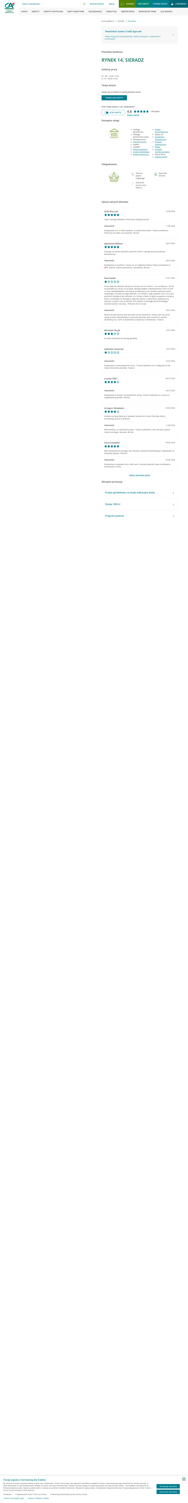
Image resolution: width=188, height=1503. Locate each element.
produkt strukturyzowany (162, 150)
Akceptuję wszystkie (168, 1486)
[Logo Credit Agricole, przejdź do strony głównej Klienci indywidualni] (9, 7)
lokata (157, 147)
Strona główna (108, 21)
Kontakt (121, 21)
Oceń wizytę (115, 112)
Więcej (111, 4)
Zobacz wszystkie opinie (139, 475)
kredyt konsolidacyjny (161, 130)
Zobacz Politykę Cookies (38, 1498)
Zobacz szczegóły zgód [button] (14, 1498)
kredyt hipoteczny (141, 154)
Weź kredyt (143, 4)
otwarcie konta (139, 142)
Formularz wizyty (114, 97)
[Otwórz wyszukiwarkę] (84, 4)
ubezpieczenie (161, 156)
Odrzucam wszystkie (168, 1492)
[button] (133, 174)
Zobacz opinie (133, 115)
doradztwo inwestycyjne (160, 138)
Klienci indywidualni (31, 4)
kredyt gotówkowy (141, 152)
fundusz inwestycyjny (160, 143)
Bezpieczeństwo (97, 4)
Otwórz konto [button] (160, 4)
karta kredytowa (140, 149)
